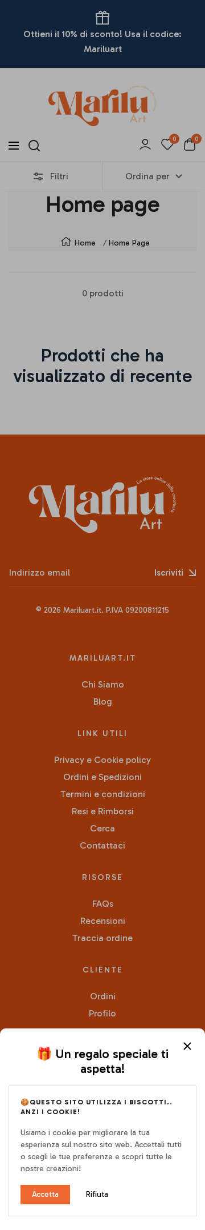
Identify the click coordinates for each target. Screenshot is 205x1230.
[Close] (187, 1046)
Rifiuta (97, 1194)
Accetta (45, 1194)
